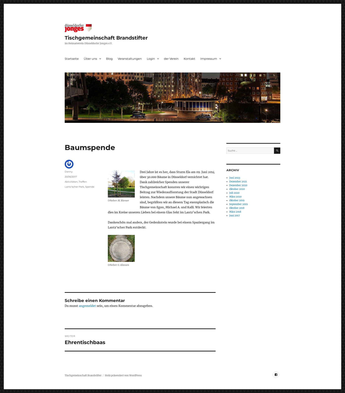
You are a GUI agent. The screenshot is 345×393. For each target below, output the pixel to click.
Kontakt (189, 58)
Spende (89, 186)
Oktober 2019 (237, 200)
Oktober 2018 (236, 208)
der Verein (171, 58)
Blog (109, 58)
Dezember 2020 (238, 185)
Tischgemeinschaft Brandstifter (106, 38)
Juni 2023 (234, 177)
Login (151, 58)
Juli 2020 (234, 192)
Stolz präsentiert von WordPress (123, 375)
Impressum (208, 58)
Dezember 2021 (238, 181)
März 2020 (235, 196)
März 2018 (235, 211)
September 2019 (238, 204)
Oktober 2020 (237, 189)
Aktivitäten (71, 181)
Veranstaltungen (130, 58)
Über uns (90, 58)
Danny (69, 171)
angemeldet (87, 306)
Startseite (72, 58)
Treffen (83, 181)
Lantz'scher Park (74, 186)
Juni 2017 (234, 215)
